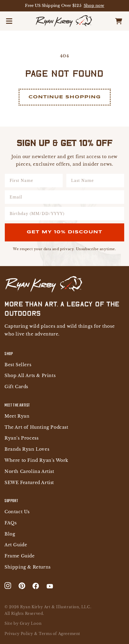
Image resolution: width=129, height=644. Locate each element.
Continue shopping (64, 97)
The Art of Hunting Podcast (36, 427)
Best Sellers (17, 364)
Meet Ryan (16, 416)
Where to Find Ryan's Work (36, 460)
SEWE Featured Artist (29, 482)
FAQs (10, 523)
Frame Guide (19, 556)
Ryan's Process (21, 438)
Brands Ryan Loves (26, 449)
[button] (9, 21)
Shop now (94, 5)
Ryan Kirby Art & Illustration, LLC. (55, 607)
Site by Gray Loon (22, 623)
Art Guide (15, 544)
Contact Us (17, 511)
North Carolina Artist (29, 471)
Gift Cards (16, 386)
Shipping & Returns (27, 567)
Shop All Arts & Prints (30, 375)
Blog (9, 534)
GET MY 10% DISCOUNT (64, 232)
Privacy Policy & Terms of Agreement (42, 633)
